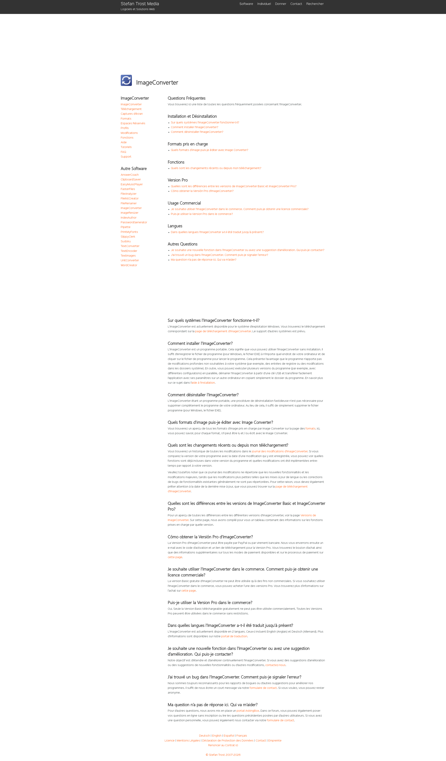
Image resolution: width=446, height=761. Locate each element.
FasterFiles (128, 189)
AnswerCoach (130, 175)
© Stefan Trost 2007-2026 (223, 755)
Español (229, 736)
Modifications (129, 133)
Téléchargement (131, 109)
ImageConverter (131, 104)
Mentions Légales (188, 741)
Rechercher (315, 4)
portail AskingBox (248, 711)
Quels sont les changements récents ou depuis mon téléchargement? (216, 168)
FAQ (123, 152)
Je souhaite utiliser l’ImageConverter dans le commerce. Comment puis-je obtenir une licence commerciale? (240, 209)
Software (246, 4)
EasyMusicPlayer (132, 184)
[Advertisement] (225, 40)
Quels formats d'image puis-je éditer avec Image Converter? (209, 150)
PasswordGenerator (134, 222)
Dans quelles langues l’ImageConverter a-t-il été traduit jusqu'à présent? (217, 232)
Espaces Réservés (133, 123)
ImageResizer (129, 213)
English (216, 736)
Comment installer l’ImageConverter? (194, 127)
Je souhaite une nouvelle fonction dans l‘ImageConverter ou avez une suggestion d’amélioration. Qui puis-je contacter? (247, 250)
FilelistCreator (130, 198)
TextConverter (130, 246)
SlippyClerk (128, 237)
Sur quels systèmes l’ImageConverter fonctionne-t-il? (205, 122)
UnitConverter (130, 260)
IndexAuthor (128, 218)
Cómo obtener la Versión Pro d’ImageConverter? (202, 191)
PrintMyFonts (129, 232)
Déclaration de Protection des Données (227, 741)
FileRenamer (129, 203)
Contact (296, 4)
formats (311, 429)
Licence (170, 741)
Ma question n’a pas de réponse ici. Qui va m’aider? (203, 260)
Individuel (264, 4)
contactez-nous (275, 665)
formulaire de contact (263, 688)
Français (241, 736)
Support (126, 157)
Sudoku (126, 241)
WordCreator (129, 265)
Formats (126, 119)
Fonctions (127, 138)
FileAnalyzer (128, 194)
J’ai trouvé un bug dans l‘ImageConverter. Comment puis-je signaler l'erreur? (219, 255)
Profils (125, 128)
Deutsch (204, 736)
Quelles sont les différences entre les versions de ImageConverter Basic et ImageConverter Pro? (234, 186)
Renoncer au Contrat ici (223, 745)
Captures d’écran (132, 114)
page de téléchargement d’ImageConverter (223, 331)
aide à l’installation (203, 383)
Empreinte (275, 741)
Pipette (125, 227)
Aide (124, 142)
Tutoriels (126, 147)
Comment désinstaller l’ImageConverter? (197, 132)
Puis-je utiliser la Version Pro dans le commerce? (202, 214)
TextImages (128, 256)
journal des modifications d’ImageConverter (279, 451)
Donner (280, 4)
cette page (175, 557)
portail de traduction (234, 636)
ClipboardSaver (131, 179)
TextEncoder (129, 251)
